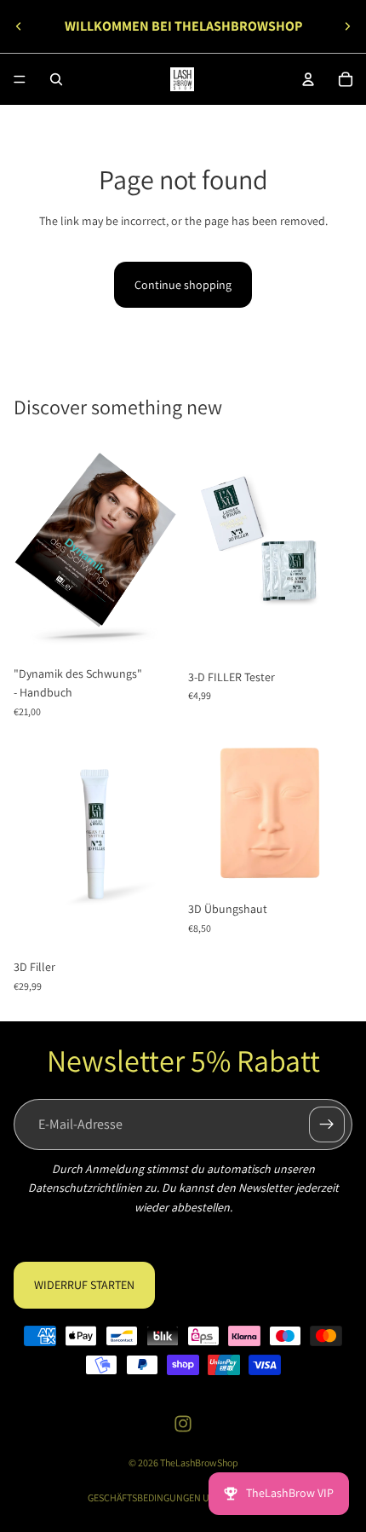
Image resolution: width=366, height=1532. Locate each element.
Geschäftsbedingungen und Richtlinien (183, 1497)
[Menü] (19, 79)
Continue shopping (183, 284)
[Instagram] (183, 1423)
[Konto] (308, 79)
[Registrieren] (327, 1124)
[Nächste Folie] (347, 26)
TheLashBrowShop (199, 1462)
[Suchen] (56, 79)
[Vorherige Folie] (18, 26)
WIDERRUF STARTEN (84, 1284)
